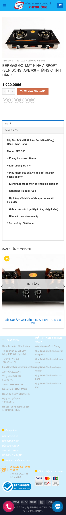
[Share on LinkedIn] (32, 100)
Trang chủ (8, 60)
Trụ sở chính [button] (12, 340)
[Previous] (2, 292)
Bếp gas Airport (12, 445)
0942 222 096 (12, 359)
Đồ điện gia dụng (12, 455)
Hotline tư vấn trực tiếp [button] (17, 460)
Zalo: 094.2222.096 (11, 371)
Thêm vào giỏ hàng (33, 91)
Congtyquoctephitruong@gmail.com (25, 367)
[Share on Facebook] (10, 100)
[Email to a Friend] (21, 100)
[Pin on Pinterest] (27, 100)
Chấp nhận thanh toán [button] (50, 471)
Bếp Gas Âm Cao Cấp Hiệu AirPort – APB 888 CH (33, 321)
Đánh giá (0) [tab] (11, 130)
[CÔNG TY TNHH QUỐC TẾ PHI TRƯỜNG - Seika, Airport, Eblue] (33, 5)
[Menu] (4, 5)
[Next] (63, 292)
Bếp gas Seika (10, 436)
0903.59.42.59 (9, 362)
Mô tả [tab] (8, 124)
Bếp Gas (21, 60)
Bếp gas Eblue (10, 441)
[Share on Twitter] (16, 100)
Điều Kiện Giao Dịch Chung (47, 346)
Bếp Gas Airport (36, 60)
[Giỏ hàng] (60, 5)
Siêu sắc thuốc (11, 450)
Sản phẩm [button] (11, 430)
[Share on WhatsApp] (5, 100)
